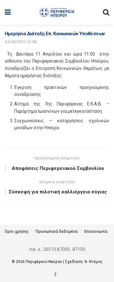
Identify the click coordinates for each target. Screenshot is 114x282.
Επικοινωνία (95, 231)
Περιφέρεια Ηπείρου (44, 261)
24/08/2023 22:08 (20, 41)
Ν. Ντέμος (94, 261)
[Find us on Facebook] (55, 275)
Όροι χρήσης (17, 231)
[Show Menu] (8, 12)
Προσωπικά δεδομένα (56, 231)
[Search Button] (106, 12)
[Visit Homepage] (57, 12)
